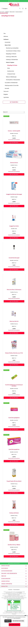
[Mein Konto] (22, 8)
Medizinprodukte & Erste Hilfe (11, 85)
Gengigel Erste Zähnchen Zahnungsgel (14, 194)
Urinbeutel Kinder (11, 73)
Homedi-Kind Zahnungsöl (14, 257)
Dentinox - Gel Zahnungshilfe (14, 130)
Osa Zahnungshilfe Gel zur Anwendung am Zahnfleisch (14, 385)
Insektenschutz (10, 71)
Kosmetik (7, 88)
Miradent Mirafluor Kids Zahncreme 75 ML (14, 353)
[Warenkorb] (25, 8)
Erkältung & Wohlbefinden (12, 59)
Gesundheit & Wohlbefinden (11, 82)
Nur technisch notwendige (18, 620)
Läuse (8, 68)
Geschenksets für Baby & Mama (13, 50)
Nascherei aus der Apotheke (12, 48)
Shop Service (10, 589)
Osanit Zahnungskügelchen (14, 417)
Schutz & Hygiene (10, 62)
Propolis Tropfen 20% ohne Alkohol (14, 481)
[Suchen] (19, 8)
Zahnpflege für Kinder (12, 65)
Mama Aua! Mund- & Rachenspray (14, 289)
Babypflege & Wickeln (11, 53)
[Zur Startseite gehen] (14, 5)
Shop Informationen (16, 589)
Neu (5, 33)
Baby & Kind (8, 45)
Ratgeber (6, 94)
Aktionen (6, 36)
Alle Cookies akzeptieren (14, 624)
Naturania (6, 91)
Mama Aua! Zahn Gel (14, 321)
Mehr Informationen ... (17, 618)
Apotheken (6, 97)
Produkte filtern (14, 102)
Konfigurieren (8, 620)
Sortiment (6, 39)
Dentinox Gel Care (14, 162)
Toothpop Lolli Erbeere (14, 512)
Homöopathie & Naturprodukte (13, 79)
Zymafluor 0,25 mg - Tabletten (14, 544)
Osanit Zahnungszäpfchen (14, 449)
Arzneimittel (7, 42)
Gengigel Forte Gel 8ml (14, 226)
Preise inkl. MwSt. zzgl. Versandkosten (14, 139)
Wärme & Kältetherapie (11, 76)
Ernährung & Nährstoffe (11, 56)
